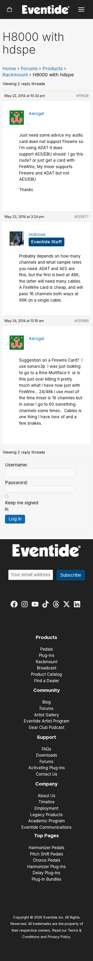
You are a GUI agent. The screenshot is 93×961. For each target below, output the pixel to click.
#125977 (82, 216)
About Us (46, 795)
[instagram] (25, 604)
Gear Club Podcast (46, 727)
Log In (15, 519)
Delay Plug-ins (46, 872)
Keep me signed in (21, 506)
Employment (46, 808)
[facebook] (15, 604)
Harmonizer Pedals (46, 847)
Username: (16, 465)
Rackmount (15, 75)
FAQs (46, 749)
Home (9, 68)
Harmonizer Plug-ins (46, 866)
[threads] (57, 604)
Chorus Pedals (46, 860)
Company (46, 784)
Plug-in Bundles (46, 879)
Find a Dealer (46, 680)
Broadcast (46, 668)
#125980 (82, 320)
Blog (46, 702)
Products (52, 68)
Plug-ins (46, 655)
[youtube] (36, 604)
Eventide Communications (46, 827)
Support (46, 737)
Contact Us (46, 774)
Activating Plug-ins (46, 767)
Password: (16, 482)
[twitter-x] (67, 604)
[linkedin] (78, 604)
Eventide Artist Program (46, 721)
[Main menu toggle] (81, 10)
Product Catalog (46, 674)
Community (46, 690)
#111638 (82, 95)
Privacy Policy (58, 937)
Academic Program (46, 820)
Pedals (46, 649)
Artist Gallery (46, 715)
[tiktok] (46, 604)
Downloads (46, 755)
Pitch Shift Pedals (46, 854)
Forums (29, 68)
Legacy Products (46, 814)
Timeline (46, 802)
